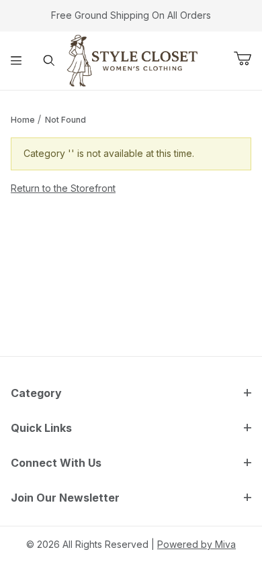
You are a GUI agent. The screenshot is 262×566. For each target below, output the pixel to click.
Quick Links (41, 428)
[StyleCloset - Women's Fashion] (133, 59)
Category (36, 393)
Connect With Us (56, 462)
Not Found (65, 120)
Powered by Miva (196, 544)
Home (23, 120)
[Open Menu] (16, 60)
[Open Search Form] (49, 60)
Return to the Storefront (63, 188)
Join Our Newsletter (65, 497)
